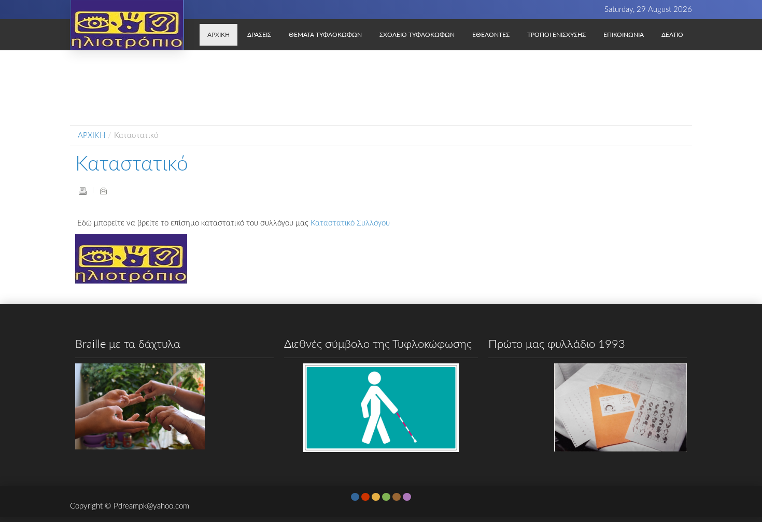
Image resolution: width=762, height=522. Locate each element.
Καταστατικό (131, 164)
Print (82, 191)
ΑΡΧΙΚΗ (91, 135)
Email (103, 191)
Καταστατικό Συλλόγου (350, 223)
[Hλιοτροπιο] (127, 25)
